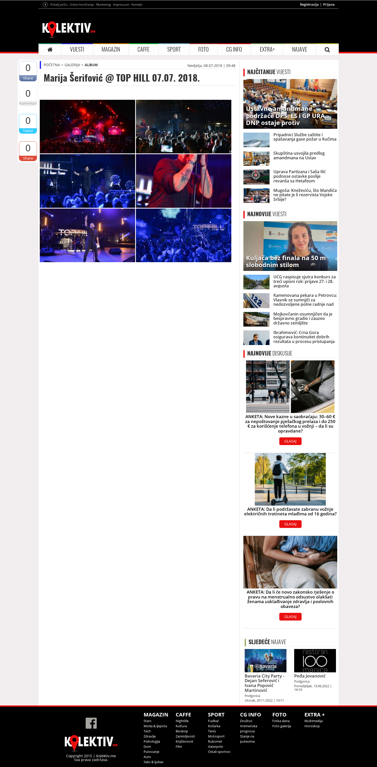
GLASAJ (290, 441)
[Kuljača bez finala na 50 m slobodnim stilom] (290, 245)
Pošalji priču (58, 4)
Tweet (28, 130)
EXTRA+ (267, 49)
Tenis (212, 731)
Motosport (216, 736)
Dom (147, 746)
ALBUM (91, 64)
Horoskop (312, 726)
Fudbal (213, 721)
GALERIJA (72, 64)
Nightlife (182, 721)
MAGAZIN (111, 49)
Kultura (181, 726)
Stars (147, 721)
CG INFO (234, 49)
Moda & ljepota (155, 726)
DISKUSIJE (269, 353)
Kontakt (137, 4)
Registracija (309, 4)
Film (179, 746)
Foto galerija (281, 726)
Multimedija (313, 721)
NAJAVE (299, 49)
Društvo (246, 721)
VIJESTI (77, 49)
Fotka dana (281, 721)
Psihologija (152, 741)
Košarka (214, 726)
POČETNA (52, 64)
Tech (147, 731)
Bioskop (182, 731)
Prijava (329, 4)
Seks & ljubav (154, 762)
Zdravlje (150, 736)
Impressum (121, 4)
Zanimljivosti (185, 736)
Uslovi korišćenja (82, 4)
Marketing (103, 4)
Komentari (28, 103)
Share (28, 78)
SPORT (174, 49)
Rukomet (215, 741)
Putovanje (151, 751)
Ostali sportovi (219, 751)
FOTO (203, 49)
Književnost (184, 741)
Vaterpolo (215, 746)
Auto (147, 756)
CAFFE (143, 49)
